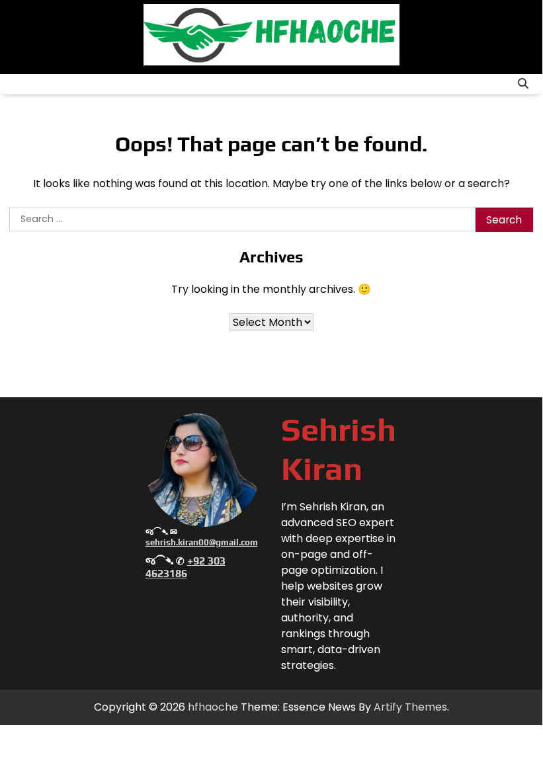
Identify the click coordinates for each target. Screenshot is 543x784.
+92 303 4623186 (186, 567)
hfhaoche (213, 707)
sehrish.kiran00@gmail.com (202, 542)
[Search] (523, 84)
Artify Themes (410, 707)
